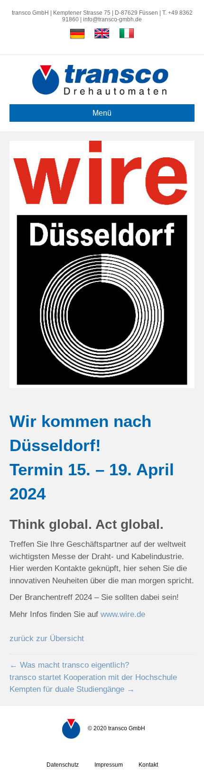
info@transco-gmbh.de (112, 19)
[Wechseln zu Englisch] (102, 34)
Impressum (108, 764)
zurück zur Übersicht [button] (46, 638)
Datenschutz (62, 764)
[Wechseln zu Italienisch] (126, 34)
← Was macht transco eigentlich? (69, 665)
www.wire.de (123, 614)
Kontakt (148, 764)
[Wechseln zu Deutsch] (77, 34)
